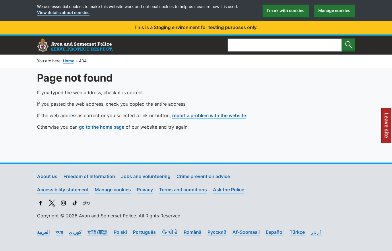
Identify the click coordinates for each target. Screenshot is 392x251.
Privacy (145, 189)
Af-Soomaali (246, 232)
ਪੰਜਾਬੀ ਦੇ (170, 232)
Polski (120, 232)
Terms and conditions (183, 189)
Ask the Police (228, 189)
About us (47, 176)
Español (275, 232)
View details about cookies (63, 12)
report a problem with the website (209, 115)
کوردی (75, 232)
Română (192, 232)
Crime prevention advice (203, 176)
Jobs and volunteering (145, 176)
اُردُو (316, 232)
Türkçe (297, 232)
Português (144, 232)
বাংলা (59, 232)
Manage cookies (334, 10)
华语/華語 (98, 232)
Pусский (216, 232)
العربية (43, 232)
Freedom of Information (89, 176)
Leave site (387, 128)
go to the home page (101, 127)
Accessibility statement (63, 189)
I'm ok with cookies (285, 10)
